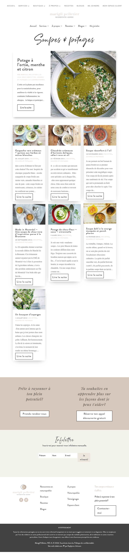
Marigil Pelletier (29, 74)
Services (42, 26)
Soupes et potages (24, 161)
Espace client (73, 505)
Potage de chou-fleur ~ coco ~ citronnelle (64, 230)
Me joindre (94, 26)
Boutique (44, 496)
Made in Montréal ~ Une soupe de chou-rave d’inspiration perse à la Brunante (28, 233)
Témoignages (73, 499)
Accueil (33, 26)
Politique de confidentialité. (84, 543)
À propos (56, 26)
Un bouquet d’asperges (28, 314)
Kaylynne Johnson (74, 546)
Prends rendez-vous (34, 414)
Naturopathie (73, 492)
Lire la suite (25, 107)
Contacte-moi (103, 511)
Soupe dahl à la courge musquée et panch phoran (99, 231)
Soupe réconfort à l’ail (99, 150)
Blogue (81, 26)
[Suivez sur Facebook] (21, 500)
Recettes (69, 26)
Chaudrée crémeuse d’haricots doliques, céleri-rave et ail (62, 153)
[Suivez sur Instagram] (26, 500)
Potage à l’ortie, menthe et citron (31, 64)
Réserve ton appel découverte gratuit (94, 416)
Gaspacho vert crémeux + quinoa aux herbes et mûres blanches (28, 153)
